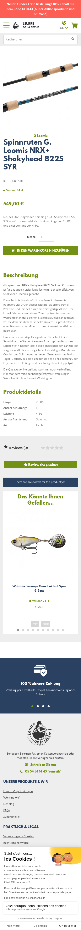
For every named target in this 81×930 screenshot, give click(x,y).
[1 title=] (42, 448)
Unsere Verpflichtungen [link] (18, 791)
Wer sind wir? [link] (12, 797)
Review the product (40, 464)
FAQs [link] (6, 810)
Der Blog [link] (8, 804)
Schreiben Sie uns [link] (43, 764)
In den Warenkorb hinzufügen (43, 250)
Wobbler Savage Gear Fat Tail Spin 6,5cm (39, 562)
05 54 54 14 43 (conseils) (43, 771)
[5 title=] (61, 448)
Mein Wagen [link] (74, 25)
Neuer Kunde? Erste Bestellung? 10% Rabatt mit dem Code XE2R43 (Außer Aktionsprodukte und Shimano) (40, 9)
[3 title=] (52, 448)
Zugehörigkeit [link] (11, 817)
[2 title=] (47, 448)
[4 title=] (56, 448)
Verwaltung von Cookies (18, 836)
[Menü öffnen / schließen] (6, 25)
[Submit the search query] (72, 39)
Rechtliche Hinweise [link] (15, 843)
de (62, 28)
